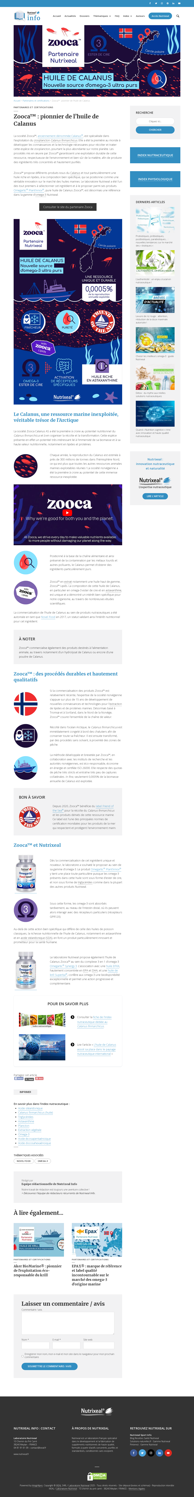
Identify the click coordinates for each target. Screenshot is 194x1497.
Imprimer (25, 1092)
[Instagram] (151, 1453)
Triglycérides (25, 1117)
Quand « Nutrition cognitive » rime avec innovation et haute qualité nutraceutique (153, 433)
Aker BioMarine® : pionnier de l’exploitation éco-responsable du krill (38, 1270)
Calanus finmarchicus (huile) (35, 1112)
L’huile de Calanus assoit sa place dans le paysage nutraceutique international (96, 1049)
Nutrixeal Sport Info (141, 1435)
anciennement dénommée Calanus (60, 136)
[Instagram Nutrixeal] (162, 3)
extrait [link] (68, 581)
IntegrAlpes (37, 1485)
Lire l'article (155, 496)
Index (126, 15)
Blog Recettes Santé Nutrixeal (144, 1438)
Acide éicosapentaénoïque (34, 1138)
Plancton (23, 1125)
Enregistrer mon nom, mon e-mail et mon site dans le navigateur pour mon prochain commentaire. (69, 1356)
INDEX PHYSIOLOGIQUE (155, 179)
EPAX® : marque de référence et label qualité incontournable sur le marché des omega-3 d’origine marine (97, 1275)
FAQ (117, 15)
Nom (25, 1339)
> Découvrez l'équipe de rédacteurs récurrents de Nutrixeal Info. (58, 1193)
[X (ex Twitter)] (142, 1453)
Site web (87, 1339)
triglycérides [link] (85, 882)
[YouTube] (168, 1453)
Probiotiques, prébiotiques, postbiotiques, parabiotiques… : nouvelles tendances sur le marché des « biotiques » (154, 240)
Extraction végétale (29, 1130)
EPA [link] (85, 970)
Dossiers (84, 15)
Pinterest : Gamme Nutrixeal (143, 1444)
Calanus (82, 1026)
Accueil (57, 15)
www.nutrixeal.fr (21, 1454)
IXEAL (58, 1485)
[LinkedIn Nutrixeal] (173, 3)
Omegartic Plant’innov (29, 190)
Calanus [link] (75, 173)
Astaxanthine (26, 1121)
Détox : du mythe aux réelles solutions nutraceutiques (151, 394)
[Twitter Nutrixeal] (156, 3)
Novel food (24, 1161)
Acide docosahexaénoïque (34, 1143)
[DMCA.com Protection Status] (97, 1476)
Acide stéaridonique (30, 1108)
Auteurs (140, 15)
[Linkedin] (159, 1453)
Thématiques (100, 15)
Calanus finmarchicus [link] (64, 140)
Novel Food (48, 617)
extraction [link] (116, 704)
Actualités (70, 15)
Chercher (155, 129)
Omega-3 (23, 1134)
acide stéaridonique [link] (33, 938)
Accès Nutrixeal (160, 15)
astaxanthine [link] (113, 590)
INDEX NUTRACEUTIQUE (155, 155)
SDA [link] (49, 938)
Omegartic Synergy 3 (63, 966)
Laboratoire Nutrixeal (79, 1485)
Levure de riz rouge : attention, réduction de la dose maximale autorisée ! (152, 319)
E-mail (56, 1339)
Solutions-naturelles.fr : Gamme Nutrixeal (150, 1441)
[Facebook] (133, 1453)
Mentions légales (137, 1488)
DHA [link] (95, 970)
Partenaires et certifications (36, 100)
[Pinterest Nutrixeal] (167, 3)
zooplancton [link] (42, 140)
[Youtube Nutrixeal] (179, 3)
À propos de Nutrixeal (90, 1428)
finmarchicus (96, 1026)
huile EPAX (112, 966)
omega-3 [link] (40, 194)
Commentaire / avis (32, 1309)
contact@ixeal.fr (38, 1447)
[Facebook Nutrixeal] (150, 3)
